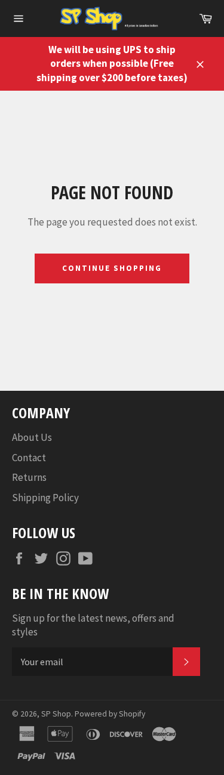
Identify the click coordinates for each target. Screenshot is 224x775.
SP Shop (56, 714)
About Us (32, 437)
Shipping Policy (45, 497)
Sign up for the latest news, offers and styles (93, 625)
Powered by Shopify (110, 714)
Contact (29, 457)
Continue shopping (111, 268)
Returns (29, 477)
